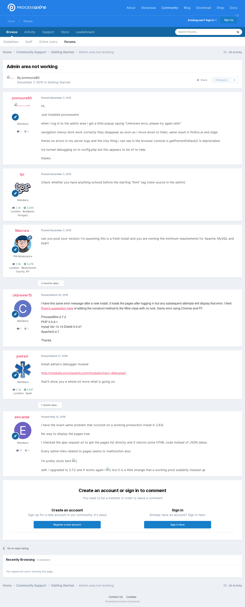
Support (48, 32)
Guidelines (10, 42)
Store (65, 32)
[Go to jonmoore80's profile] (11, 79)
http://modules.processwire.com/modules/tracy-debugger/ (83, 373)
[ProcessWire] (27, 7)
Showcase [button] (148, 8)
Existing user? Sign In (201, 20)
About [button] (131, 8)
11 (20, 450)
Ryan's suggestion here (57, 308)
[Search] (238, 32)
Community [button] (170, 8)
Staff (28, 42)
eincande (22, 417)
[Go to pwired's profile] (22, 369)
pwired (22, 356)
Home (11, 21)
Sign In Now (178, 524)
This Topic (223, 31)
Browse (11, 32)
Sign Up (228, 19)
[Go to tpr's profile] (22, 187)
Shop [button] (220, 8)
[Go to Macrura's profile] (22, 244)
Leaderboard (85, 32)
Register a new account (67, 524)
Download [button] (203, 8)
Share (203, 79)
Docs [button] (233, 8)
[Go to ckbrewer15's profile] (22, 308)
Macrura (22, 231)
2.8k (18, 263)
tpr (22, 174)
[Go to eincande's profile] (22, 430)
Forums (28, 21)
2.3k (18, 207)
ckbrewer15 (22, 295)
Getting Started (59, 82)
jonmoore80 (30, 78)
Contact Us (116, 596)
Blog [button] (187, 8)
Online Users (48, 42)
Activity (29, 32)
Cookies (131, 596)
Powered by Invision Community (122, 601)
